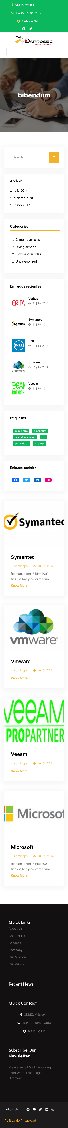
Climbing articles (28, 239)
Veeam (33, 383)
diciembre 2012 (25, 198)
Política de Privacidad (20, 1120)
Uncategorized (26, 261)
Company (15, 950)
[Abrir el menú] (3, 51)
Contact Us (17, 936)
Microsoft (22, 847)
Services (15, 943)
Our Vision (16, 964)
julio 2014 (21, 190)
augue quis (21, 430)
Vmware (34, 362)
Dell (31, 341)
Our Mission (17, 957)
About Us (15, 928)
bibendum (40, 430)
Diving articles (26, 247)
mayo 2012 (22, 205)
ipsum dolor (21, 443)
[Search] (54, 157)
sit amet (39, 443)
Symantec (35, 319)
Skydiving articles (28, 254)
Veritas (33, 298)
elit (43, 437)
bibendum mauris (25, 437)
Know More (19, 585)
